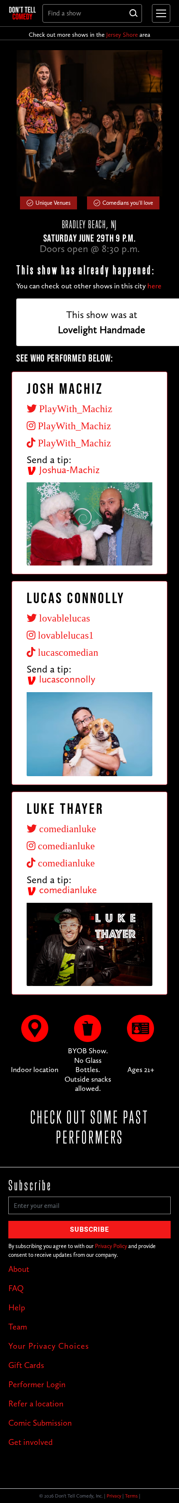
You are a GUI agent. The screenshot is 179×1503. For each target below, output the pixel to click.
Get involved (30, 1442)
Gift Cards (26, 1365)
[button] (159, 13)
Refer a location (36, 1404)
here (154, 285)
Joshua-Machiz (68, 470)
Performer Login (37, 1384)
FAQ (16, 1288)
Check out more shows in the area (89, 34)
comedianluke (67, 890)
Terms (131, 1496)
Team (17, 1327)
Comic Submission (40, 1423)
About (18, 1269)
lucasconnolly (66, 679)
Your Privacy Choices (48, 1346)
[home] (22, 13)
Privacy (114, 1496)
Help (16, 1307)
